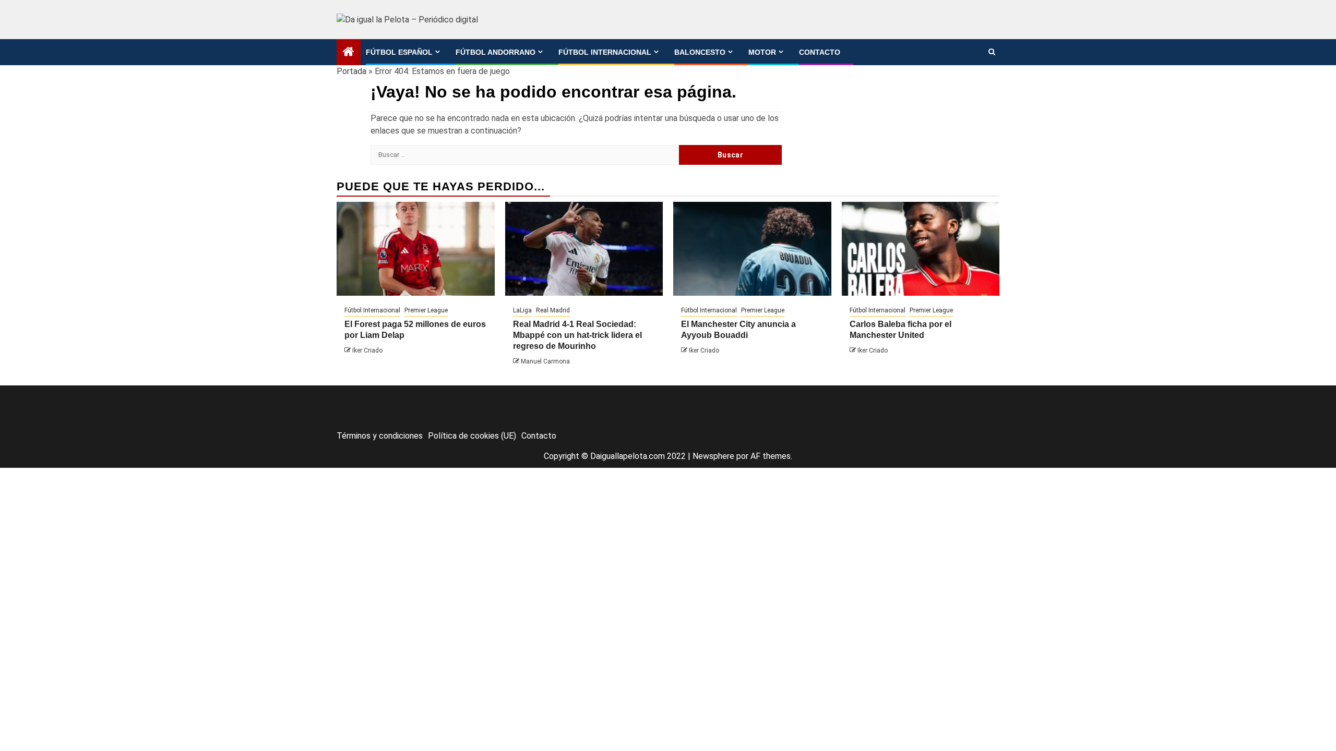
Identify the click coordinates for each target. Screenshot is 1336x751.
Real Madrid (553, 310)
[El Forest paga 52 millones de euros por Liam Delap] (416, 249)
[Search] (991, 52)
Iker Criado (367, 350)
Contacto (819, 52)
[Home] (348, 52)
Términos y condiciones (380, 436)
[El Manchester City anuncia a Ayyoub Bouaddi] (752, 249)
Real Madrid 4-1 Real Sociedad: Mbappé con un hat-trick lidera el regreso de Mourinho (577, 335)
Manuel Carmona (545, 361)
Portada (351, 71)
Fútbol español (399, 52)
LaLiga (522, 310)
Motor (762, 52)
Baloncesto (699, 52)
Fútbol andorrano (495, 52)
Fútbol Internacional (604, 52)
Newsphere (713, 456)
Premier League (426, 310)
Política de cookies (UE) (472, 436)
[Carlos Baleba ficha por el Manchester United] (921, 249)
